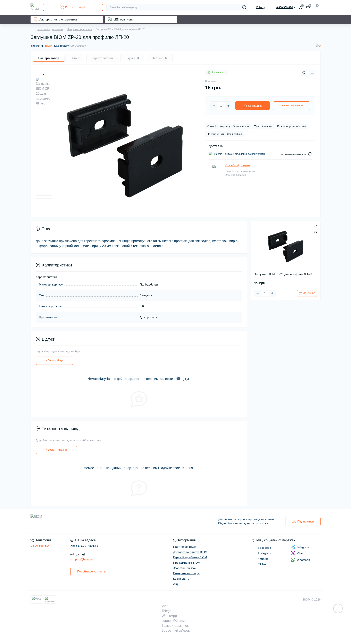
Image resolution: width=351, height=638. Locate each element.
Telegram (303, 547)
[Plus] (228, 105)
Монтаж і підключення (50, 29)
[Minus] (213, 105)
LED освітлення (124, 19)
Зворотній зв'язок (184, 568)
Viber (300, 553)
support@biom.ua (82, 559)
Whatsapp (303, 559)
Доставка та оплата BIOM (190, 552)
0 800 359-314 (40, 545)
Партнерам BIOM (185, 546)
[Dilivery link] (310, 154)
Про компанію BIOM (186, 562)
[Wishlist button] (304, 73)
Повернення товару (186, 573)
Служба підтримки (237, 165)
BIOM (48, 45)
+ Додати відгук (54, 360)
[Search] (244, 7)
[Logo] (35, 7)
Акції (176, 584)
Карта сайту (181, 578)
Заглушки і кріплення (79, 29)
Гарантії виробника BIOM (190, 557)
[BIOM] (102, 521)
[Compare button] (312, 73)
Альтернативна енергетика (58, 19)
